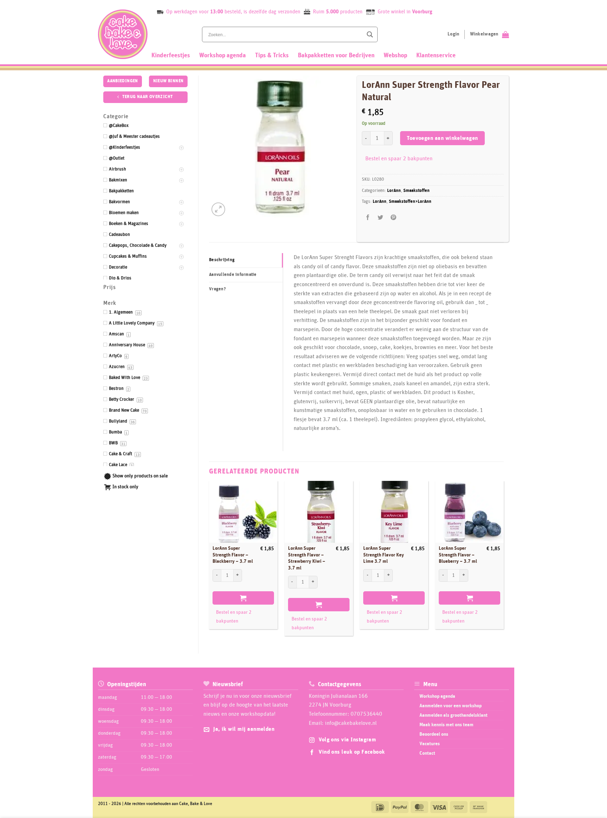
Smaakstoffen (416, 190)
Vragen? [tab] (217, 289)
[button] (218, 209)
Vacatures (429, 743)
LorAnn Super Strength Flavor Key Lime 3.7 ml (383, 555)
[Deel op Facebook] (368, 217)
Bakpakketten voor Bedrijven (336, 55)
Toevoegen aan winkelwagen (442, 138)
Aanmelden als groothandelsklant (453, 715)
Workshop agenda (222, 55)
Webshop (395, 55)
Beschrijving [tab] (222, 260)
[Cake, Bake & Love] (123, 34)
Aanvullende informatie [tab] (233, 274)
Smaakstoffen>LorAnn (410, 201)
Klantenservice (436, 55)
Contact (427, 753)
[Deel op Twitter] (380, 217)
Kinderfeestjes (170, 55)
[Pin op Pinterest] (393, 217)
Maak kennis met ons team (446, 724)
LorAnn (394, 190)
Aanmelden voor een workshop (450, 705)
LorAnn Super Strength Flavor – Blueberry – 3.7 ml (458, 555)
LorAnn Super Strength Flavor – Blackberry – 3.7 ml (233, 555)
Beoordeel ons (433, 734)
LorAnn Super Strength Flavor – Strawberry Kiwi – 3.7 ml (306, 558)
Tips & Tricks (272, 55)
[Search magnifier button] (370, 34)
